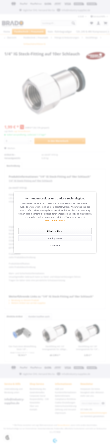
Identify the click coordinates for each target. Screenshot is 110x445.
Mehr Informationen (55, 220)
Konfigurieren (55, 238)
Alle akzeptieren (55, 231)
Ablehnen (55, 245)
